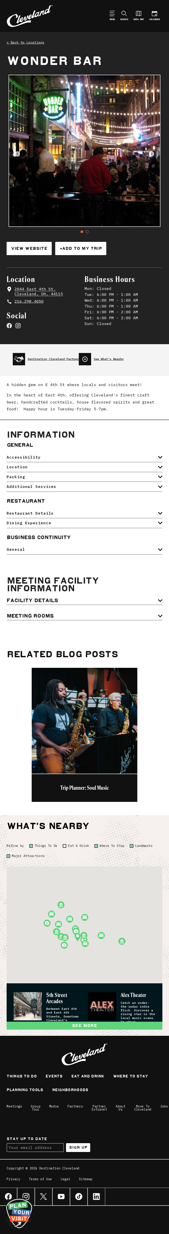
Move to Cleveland (142, 1107)
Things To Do (46, 846)
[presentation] (46, 357)
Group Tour (35, 1107)
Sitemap (85, 1179)
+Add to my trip (81, 248)
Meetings (14, 1106)
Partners (75, 1106)
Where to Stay (112, 846)
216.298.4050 (29, 301)
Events (54, 1077)
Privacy (13, 1179)
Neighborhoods (70, 1090)
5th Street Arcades (56, 998)
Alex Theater (133, 995)
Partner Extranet (99, 1107)
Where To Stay (130, 1077)
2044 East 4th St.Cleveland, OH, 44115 (39, 291)
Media (54, 1106)
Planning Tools (25, 1090)
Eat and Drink (87, 1077)
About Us (120, 1107)
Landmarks (143, 846)
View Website (29, 248)
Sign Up (78, 1147)
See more (84, 1025)
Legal (65, 1179)
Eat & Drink (78, 846)
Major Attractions (28, 856)
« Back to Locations (25, 43)
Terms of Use (40, 1179)
